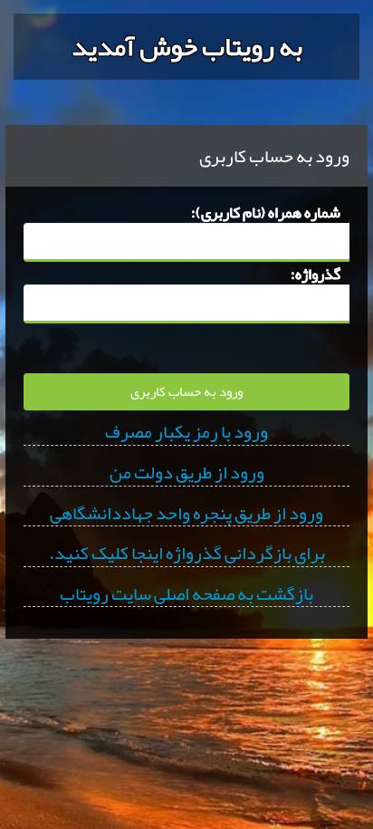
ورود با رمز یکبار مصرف (186, 432)
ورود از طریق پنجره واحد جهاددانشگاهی (186, 513)
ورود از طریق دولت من (187, 473)
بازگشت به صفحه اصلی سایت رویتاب (186, 594)
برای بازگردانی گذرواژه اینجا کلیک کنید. (187, 553)
